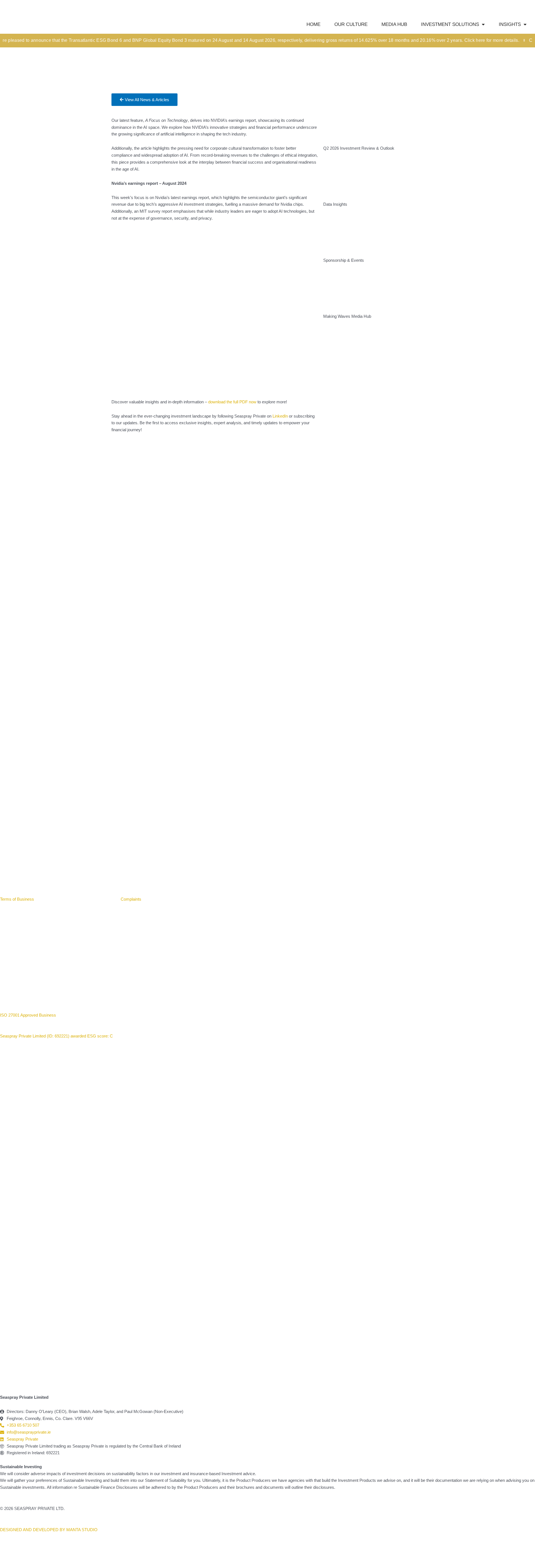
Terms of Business (17, 899)
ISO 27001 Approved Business (28, 1015)
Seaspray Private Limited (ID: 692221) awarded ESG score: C (57, 1036)
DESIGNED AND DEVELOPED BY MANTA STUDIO (49, 1529)
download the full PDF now (232, 401)
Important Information (60, 899)
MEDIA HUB (394, 24)
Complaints (131, 899)
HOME (313, 24)
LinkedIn (280, 416)
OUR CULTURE (351, 24)
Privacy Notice (99, 899)
